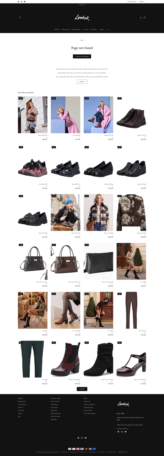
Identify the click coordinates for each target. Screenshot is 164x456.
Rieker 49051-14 (76, 184)
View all (82, 389)
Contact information (111, 452)
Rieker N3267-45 (75, 233)
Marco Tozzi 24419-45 (140, 379)
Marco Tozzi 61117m (42, 282)
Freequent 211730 (141, 233)
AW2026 (20, 398)
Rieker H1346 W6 (42, 135)
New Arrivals (22, 401)
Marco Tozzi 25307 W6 (107, 379)
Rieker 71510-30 (141, 135)
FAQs (85, 398)
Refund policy (65, 452)
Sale (19, 416)
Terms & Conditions (89, 413)
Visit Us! (20, 407)
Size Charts (54, 407)
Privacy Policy (88, 410)
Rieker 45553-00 (43, 233)
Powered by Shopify (55, 452)
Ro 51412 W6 (142, 330)
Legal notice (101, 452)
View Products (22, 404)
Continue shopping (82, 56)
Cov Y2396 (143, 282)
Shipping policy (93, 452)
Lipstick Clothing (45, 452)
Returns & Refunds (89, 404)
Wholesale (54, 419)
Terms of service (83, 452)
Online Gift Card (56, 413)
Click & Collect (55, 401)
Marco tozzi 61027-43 (107, 282)
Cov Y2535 (44, 330)
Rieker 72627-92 (109, 135)
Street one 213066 (108, 233)
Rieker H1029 (76, 135)
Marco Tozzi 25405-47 (74, 379)
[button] (20, 17)
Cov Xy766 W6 (76, 330)
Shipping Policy (88, 407)
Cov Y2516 (110, 330)
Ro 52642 (44, 379)
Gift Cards (21, 410)
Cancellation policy (123, 452)
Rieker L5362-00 (108, 184)
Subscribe (54, 410)
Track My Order (55, 398)
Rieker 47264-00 (141, 184)
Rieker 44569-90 (43, 184)
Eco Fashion (54, 404)
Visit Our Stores (55, 416)
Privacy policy (73, 452)
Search (82, 81)
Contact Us (87, 401)
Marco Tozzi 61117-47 (74, 282)
